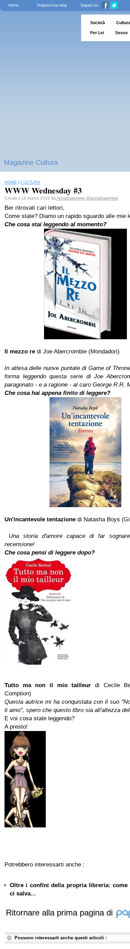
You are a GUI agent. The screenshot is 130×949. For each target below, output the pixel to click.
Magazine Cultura (31, 162)
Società (97, 22)
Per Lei (97, 32)
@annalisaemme (102, 198)
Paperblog (38, 28)
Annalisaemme (71, 198)
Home (13, 5)
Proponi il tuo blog (52, 5)
